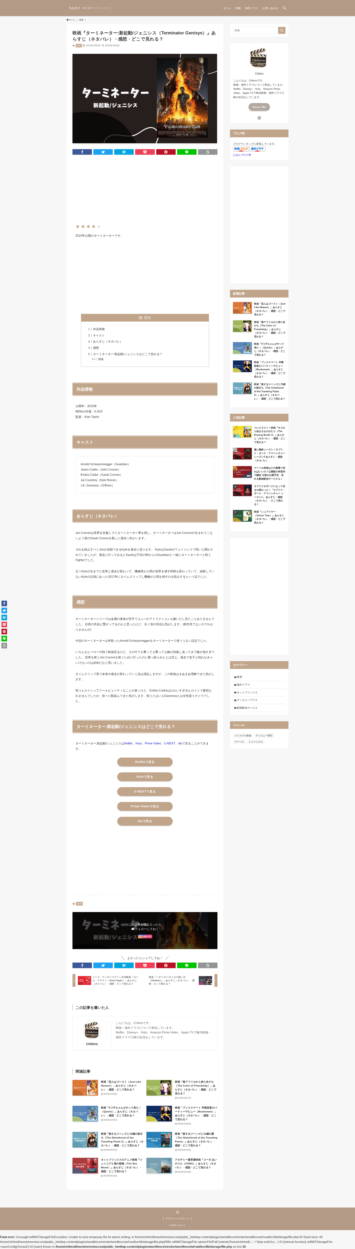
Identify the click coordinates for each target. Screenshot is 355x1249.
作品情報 (99, 329)
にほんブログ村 (242, 154)
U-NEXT (169, 743)
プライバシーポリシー (177, 1218)
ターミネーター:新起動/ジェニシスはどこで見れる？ (128, 354)
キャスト (99, 335)
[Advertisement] (144, 186)
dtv (180, 743)
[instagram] (259, 118)
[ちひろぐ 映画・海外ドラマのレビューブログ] (89, 8)
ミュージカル (255, 741)
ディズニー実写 (264, 735)
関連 (101, 359)
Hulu (139, 743)
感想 (96, 347)
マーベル (239, 741)
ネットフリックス (247, 692)
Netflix (128, 743)
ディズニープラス (247, 700)
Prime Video (153, 743)
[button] (284, 8)
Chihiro (92, 1044)
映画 (79, 45)
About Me (259, 106)
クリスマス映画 (242, 735)
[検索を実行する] (281, 30)
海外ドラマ (243, 684)
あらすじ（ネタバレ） (108, 341)
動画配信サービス (247, 707)
